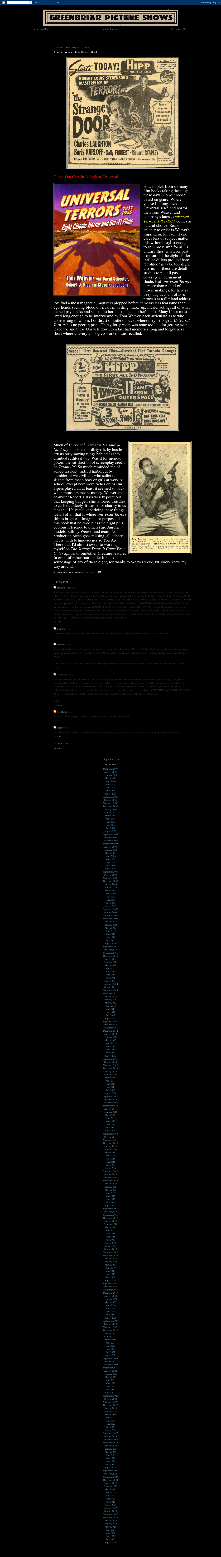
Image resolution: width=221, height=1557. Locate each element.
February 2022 (110, 1373)
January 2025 (110, 1483)
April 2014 (110, 1080)
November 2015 (110, 1139)
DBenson (61, 644)
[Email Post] (99, 572)
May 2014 (110, 1083)
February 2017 (110, 1186)
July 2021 (110, 1352)
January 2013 (110, 1033)
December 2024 (110, 1479)
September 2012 (110, 1021)
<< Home (58, 748)
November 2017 (110, 1214)
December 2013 (110, 1068)
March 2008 (110, 852)
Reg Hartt (61, 711)
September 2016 (110, 1171)
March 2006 (110, 778)
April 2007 (110, 818)
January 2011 (110, 959)
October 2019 (110, 1286)
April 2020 (110, 1305)
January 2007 (110, 809)
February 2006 (110, 775)
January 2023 (110, 1408)
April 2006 (110, 781)
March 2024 (110, 1451)
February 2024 (110, 1448)
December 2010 (110, 955)
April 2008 (110, 856)
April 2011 (110, 968)
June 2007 (110, 824)
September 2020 (110, 1320)
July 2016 (110, 1164)
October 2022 (110, 1398)
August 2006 (110, 793)
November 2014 (110, 1102)
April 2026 (110, 1529)
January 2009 (110, 884)
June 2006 (110, 787)
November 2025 (110, 1514)
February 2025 (110, 1486)
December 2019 (110, 1292)
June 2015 (110, 1124)
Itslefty (60, 727)
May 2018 (110, 1233)
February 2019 (110, 1261)
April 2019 (110, 1267)
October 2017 (110, 1211)
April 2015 (110, 1118)
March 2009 (110, 890)
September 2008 (110, 871)
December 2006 (110, 806)
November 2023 (110, 1439)
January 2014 (110, 1071)
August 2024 (110, 1467)
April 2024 (110, 1454)
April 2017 (110, 1192)
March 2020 (110, 1302)
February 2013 (110, 1037)
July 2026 (110, 1539)
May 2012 (110, 1008)
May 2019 (110, 1270)
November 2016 (110, 1177)
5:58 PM (57, 737)
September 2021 (110, 1358)
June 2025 (110, 1498)
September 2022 (110, 1395)
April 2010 (110, 930)
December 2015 (110, 1143)
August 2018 (110, 1242)
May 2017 (110, 1196)
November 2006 (110, 803)
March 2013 (110, 1040)
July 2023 (110, 1426)
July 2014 (110, 1090)
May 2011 (110, 971)
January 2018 (110, 1221)
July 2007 (110, 828)
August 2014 (110, 1093)
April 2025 (110, 1492)
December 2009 (110, 918)
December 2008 (110, 881)
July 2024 (110, 1464)
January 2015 (110, 1108)
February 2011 (110, 962)
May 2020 (110, 1308)
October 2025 (110, 1511)
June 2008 (110, 862)
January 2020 (110, 1295)
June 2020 (110, 1311)
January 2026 (110, 1520)
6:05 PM (57, 622)
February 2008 (110, 849)
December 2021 (110, 1367)
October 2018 (110, 1249)
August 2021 (110, 1355)
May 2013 (110, 1046)
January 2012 (110, 996)
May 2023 (110, 1420)
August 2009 (110, 906)
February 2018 (110, 1224)
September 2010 (110, 946)
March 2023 (110, 1414)
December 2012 (110, 1030)
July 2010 (110, 940)
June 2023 (110, 1423)
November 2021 (110, 1364)
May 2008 (110, 859)
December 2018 (110, 1255)
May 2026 (110, 1532)
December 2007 (110, 843)
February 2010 (110, 924)
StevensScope (63, 587)
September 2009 (110, 909)
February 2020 (110, 1299)
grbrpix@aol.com (111, 29)
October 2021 (110, 1361)
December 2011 (110, 993)
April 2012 (110, 1005)
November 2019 (110, 1289)
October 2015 (110, 1136)
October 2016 (110, 1174)
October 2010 (110, 949)
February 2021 (110, 1336)
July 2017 (110, 1202)
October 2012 (110, 1024)
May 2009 (110, 896)
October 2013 (110, 1061)
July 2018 (110, 1239)
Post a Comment (64, 743)
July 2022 (110, 1389)
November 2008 (110, 877)
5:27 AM (57, 721)
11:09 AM (58, 705)
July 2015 (110, 1127)
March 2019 (110, 1264)
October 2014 (110, 1099)
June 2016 (110, 1161)
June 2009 (110, 899)
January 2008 (110, 846)
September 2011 (110, 983)
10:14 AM (89, 572)
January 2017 (110, 1183)
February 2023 (110, 1411)
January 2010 (110, 921)
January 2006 (110, 771)
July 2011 (110, 977)
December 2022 (110, 1405)
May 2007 (110, 821)
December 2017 (110, 1217)
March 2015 (110, 1114)
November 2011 (110, 990)
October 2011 (110, 987)
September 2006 (110, 796)
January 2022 (110, 1370)
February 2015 (110, 1111)
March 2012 (110, 1002)
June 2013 (110, 1049)
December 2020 (110, 1330)
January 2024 (110, 1445)
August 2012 (110, 1018)
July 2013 (110, 1052)
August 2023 (110, 1430)
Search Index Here (179, 29)
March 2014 (110, 1077)
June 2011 (110, 974)
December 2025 (110, 1517)
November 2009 (110, 915)
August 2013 (110, 1055)
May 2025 (110, 1495)
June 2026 (110, 1536)
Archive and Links (42, 29)
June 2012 (110, 1012)
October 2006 (110, 799)
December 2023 (110, 1442)
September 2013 (110, 1058)
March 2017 (110, 1189)
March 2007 (110, 815)
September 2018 (110, 1246)
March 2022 (110, 1377)
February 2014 (110, 1074)
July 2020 (110, 1314)
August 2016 (110, 1168)
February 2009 (110, 887)
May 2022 (110, 1383)
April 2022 (110, 1380)
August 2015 (110, 1130)
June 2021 (110, 1348)
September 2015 (110, 1133)
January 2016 (110, 1146)
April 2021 (110, 1342)
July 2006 (110, 790)
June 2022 (110, 1386)
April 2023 (110, 1417)
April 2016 (110, 1155)
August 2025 (110, 1504)
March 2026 (110, 1526)
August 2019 (110, 1280)
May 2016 (110, 1158)
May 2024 (110, 1458)
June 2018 (110, 1236)
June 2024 (110, 1461)
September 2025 (110, 1508)
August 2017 (110, 1205)
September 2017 (110, 1208)
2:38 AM (57, 668)
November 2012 (110, 1027)
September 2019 (110, 1283)
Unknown (61, 628)
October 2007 (110, 837)
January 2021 (110, 1333)
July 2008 (110, 865)
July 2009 (110, 902)
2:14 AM (57, 638)
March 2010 (110, 927)
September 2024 (110, 1470)
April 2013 (110, 1043)
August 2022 (110, 1392)
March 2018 (110, 1227)
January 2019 (110, 1258)
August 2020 (110, 1317)
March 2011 (110, 965)
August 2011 (110, 980)
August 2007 (110, 831)
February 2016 (110, 1149)
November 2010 (110, 952)
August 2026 (110, 1542)
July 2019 (110, 1277)
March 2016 (110, 1152)
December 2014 (110, 1105)
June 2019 (110, 1274)
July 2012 (110, 1015)
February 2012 (110, 999)
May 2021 (110, 1345)
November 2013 (110, 1065)
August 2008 (110, 868)
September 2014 (110, 1096)
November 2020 (110, 1327)
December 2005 (110, 768)
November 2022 (110, 1401)
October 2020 (110, 1323)
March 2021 (110, 1339)
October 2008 (110, 874)
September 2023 (110, 1433)
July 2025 (110, 1501)
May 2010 (110, 934)
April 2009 (110, 893)
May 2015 (110, 1121)
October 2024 (110, 1473)
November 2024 (110, 1476)
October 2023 (110, 1436)
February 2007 (110, 812)
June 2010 (110, 937)
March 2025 (110, 1489)
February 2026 (110, 1523)
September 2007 (110, 834)
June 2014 (110, 1086)
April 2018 (110, 1230)
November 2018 (110, 1252)
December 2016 (110, 1180)
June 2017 (110, 1199)
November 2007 (110, 840)
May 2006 (110, 784)
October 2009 (110, 912)
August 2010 (110, 943)
